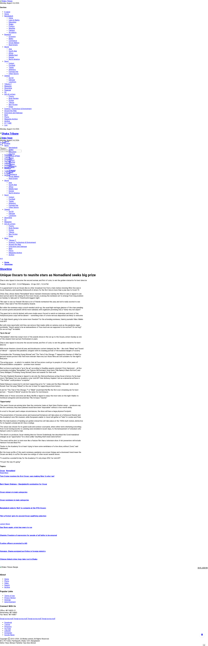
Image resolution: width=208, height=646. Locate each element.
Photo (6, 117)
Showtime (8, 88)
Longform (12, 82)
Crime (11, 18)
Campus (12, 30)
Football (12, 65)
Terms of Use (9, 596)
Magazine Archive (11, 119)
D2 (5, 92)
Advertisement (10, 602)
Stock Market (14, 43)
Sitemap (7, 600)
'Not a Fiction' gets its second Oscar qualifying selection (23, 516)
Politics (12, 26)
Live (5, 125)
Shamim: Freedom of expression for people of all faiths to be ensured (28, 535)
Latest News (5, 524)
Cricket (11, 63)
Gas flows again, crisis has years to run (16, 527)
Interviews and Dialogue (13, 113)
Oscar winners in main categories (13, 492)
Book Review (14, 98)
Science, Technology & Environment (18, 109)
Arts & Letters (9, 94)
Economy (12, 37)
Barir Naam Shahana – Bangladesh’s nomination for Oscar (23, 484)
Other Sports (14, 74)
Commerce (13, 41)
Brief (6, 115)
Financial (7, 90)
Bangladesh (8, 16)
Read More (4, 473)
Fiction (11, 100)
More (6, 238)
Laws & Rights (14, 20)
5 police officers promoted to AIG (13, 543)
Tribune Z (7, 84)
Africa (11, 53)
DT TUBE (7, 123)
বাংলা (1, 144)
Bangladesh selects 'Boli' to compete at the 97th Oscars (23, 508)
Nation (11, 158)
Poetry (11, 96)
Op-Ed (11, 78)
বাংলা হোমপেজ (203, 567)
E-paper (7, 12)
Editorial (12, 80)
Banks (11, 39)
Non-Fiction (13, 105)
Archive (7, 121)
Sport (6, 61)
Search (7, 585)
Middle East (13, 55)
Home (6, 14)
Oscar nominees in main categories (14, 500)
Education (12, 22)
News (6, 146)
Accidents (12, 32)
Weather (12, 28)
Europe (11, 57)
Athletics (12, 70)
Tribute (11, 103)
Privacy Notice (10, 598)
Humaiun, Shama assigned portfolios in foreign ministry (23, 551)
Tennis (11, 67)
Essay (11, 107)
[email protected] (6, 619)
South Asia (13, 51)
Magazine (8, 86)
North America (14, 59)
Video (6, 583)
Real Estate (13, 45)
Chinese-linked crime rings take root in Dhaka (18, 559)
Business (7, 35)
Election (12, 154)
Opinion (7, 76)
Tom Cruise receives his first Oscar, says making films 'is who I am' (27, 476)
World (6, 47)
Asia (10, 49)
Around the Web (10, 111)
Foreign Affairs (14, 156)
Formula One (13, 72)
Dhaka (11, 24)
